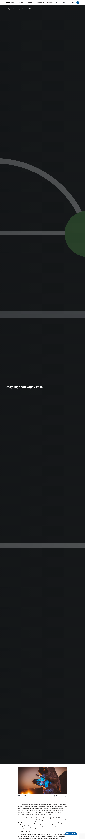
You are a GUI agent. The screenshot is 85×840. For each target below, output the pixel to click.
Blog (64, 2)
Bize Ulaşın (69, 833)
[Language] (77, 2)
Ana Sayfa (8, 9)
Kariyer (58, 2)
